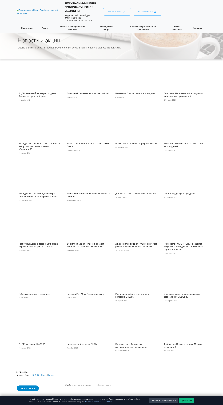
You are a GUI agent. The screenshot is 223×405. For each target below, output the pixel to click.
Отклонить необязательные (163, 400)
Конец (51, 374)
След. (44, 374)
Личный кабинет (145, 11)
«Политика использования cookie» (98, 401)
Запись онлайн (114, 11)
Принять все (186, 400)
